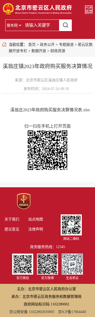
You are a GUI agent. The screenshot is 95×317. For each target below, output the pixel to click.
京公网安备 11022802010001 (32, 312)
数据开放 (38, 51)
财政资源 (57, 51)
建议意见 (11, 229)
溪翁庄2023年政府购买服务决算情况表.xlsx (50, 110)
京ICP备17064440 (72, 312)
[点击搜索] (66, 25)
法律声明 (35, 229)
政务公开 (47, 45)
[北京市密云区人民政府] (38, 14)
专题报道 (66, 45)
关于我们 (11, 219)
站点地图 (35, 219)
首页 (32, 45)
